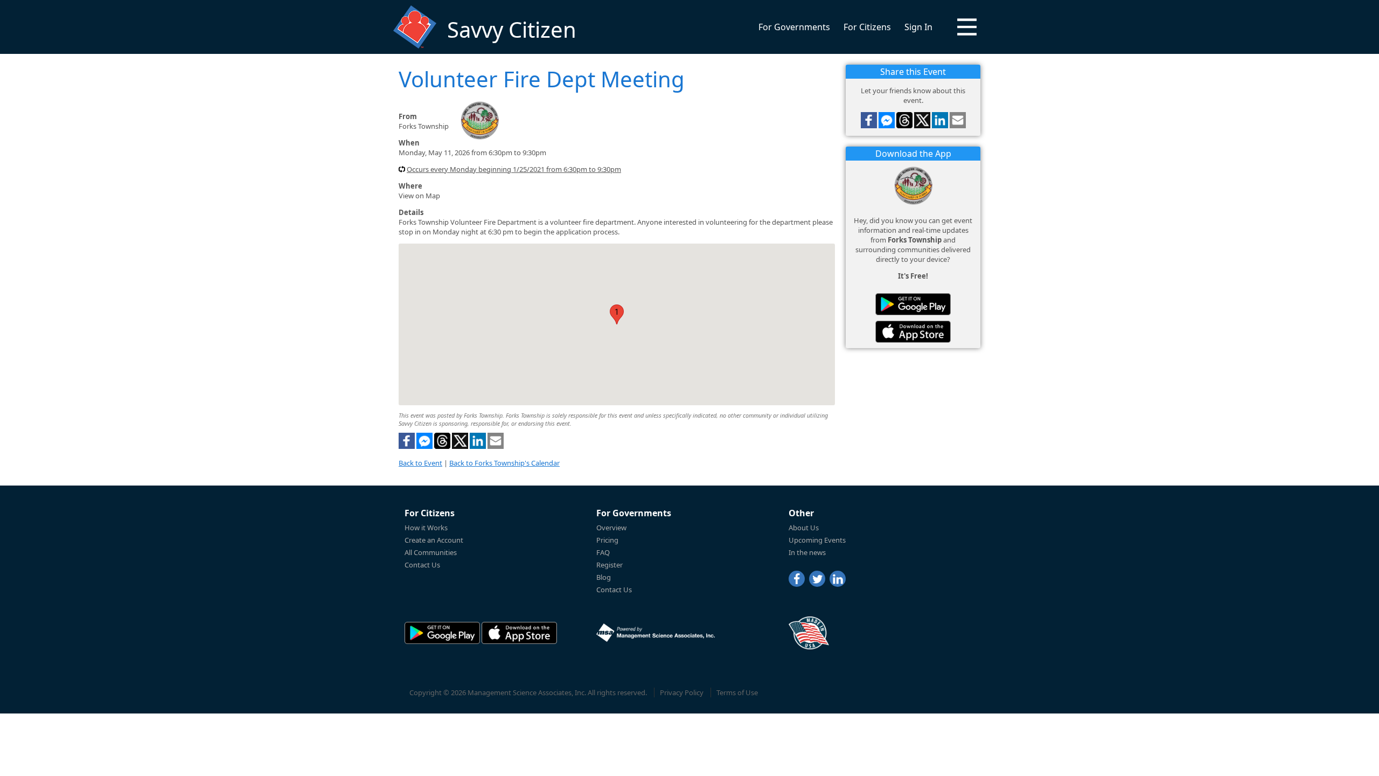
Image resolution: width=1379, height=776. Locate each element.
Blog (603, 577)
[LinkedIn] (838, 579)
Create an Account (434, 540)
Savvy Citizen (511, 29)
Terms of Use (737, 692)
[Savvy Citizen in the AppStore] (913, 332)
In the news (807, 552)
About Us (804, 527)
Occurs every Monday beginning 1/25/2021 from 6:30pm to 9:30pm (514, 169)
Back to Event (420, 463)
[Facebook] (797, 579)
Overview (611, 527)
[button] (967, 27)
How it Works (426, 527)
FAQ (603, 552)
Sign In (918, 27)
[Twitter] (817, 579)
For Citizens (867, 27)
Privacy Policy (682, 692)
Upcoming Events (817, 540)
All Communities (431, 552)
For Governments (794, 27)
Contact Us (422, 565)
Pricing (607, 540)
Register (609, 565)
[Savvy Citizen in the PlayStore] (913, 304)
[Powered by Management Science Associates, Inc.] (655, 632)
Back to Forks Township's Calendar (504, 463)
